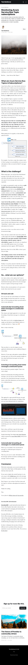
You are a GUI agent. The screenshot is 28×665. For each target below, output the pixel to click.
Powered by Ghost (14, 654)
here (2, 298)
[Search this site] (23, 2)
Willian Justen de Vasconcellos (16, 495)
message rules (15, 113)
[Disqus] (14, 552)
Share (24, 29)
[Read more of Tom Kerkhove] (3, 27)
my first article (18, 58)
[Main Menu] (26, 2)
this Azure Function (21, 434)
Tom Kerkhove (6, 2)
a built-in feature (18, 320)
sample (10, 242)
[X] (14, 651)
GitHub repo (13, 476)
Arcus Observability (16, 436)
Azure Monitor (4, 7)
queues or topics (15, 89)
